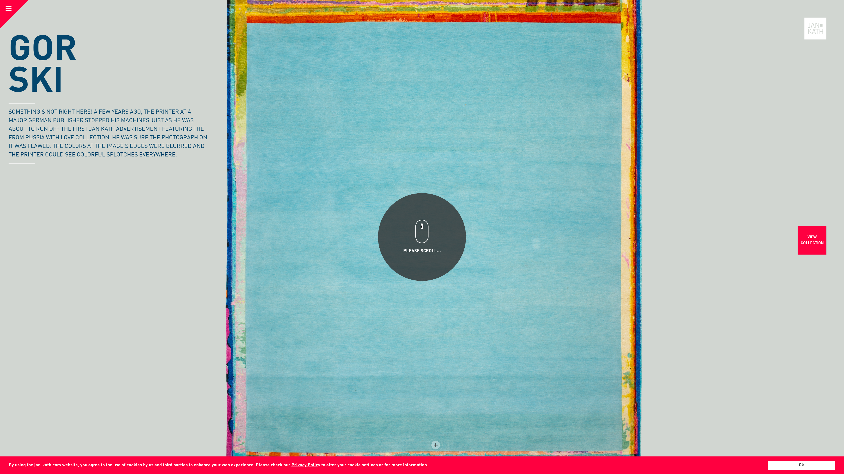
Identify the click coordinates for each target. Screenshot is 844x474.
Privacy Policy (305, 465)
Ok (801, 465)
